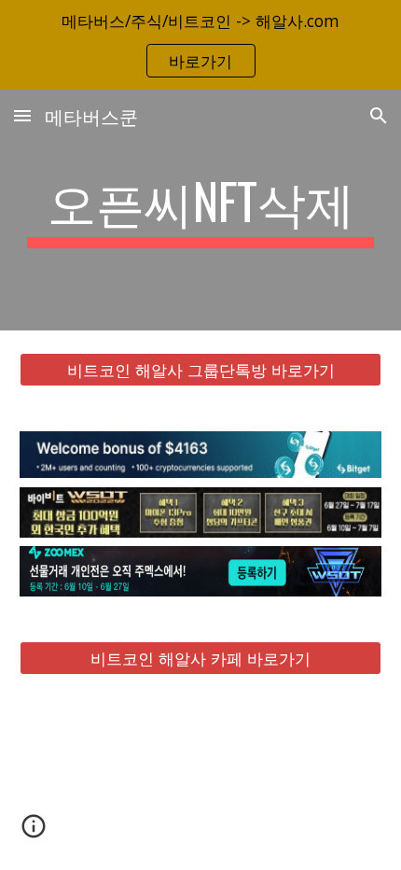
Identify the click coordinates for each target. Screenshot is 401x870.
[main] (201, 210)
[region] (200, 45)
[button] (22, 115)
